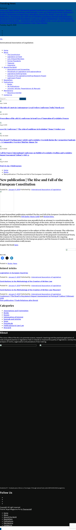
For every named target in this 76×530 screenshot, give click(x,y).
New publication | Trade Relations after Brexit (19, 300)
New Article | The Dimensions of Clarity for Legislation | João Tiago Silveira (37, 22)
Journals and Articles (12, 319)
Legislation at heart (14, 57)
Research (7, 328)
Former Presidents (14, 61)
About (6, 52)
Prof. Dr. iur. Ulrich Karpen (10, 166)
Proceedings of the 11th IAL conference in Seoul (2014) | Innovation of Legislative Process (34, 118)
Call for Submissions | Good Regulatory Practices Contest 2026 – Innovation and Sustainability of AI (36, 20)
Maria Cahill (34, 217)
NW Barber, (25, 217)
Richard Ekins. (48, 217)
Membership (8, 91)
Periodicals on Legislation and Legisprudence (24, 72)
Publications (8, 82)
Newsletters (8, 80)
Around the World (10, 67)
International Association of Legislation (46, 190)
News (15, 263)
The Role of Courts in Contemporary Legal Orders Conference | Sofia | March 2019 (32, 107)
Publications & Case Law (14, 326)
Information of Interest (13, 317)
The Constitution (13, 55)
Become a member (14, 93)
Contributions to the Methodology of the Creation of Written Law (26, 281)
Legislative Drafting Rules (17, 74)
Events (6, 315)
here (16, 245)
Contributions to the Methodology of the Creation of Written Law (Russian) (30, 290)
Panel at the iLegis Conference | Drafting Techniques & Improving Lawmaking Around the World (36, 13)
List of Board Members (15, 59)
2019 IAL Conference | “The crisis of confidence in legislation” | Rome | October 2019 (32, 129)
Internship (11, 65)
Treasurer (10, 63)
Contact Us (8, 95)
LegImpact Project (14, 78)
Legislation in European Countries (14, 273)
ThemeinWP (27, 509)
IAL (1, 39)
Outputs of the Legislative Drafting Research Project (26, 76)
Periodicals (8, 323)
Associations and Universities (18, 69)
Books (9, 84)
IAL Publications (13, 86)
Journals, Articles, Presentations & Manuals (23, 88)
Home (6, 50)
